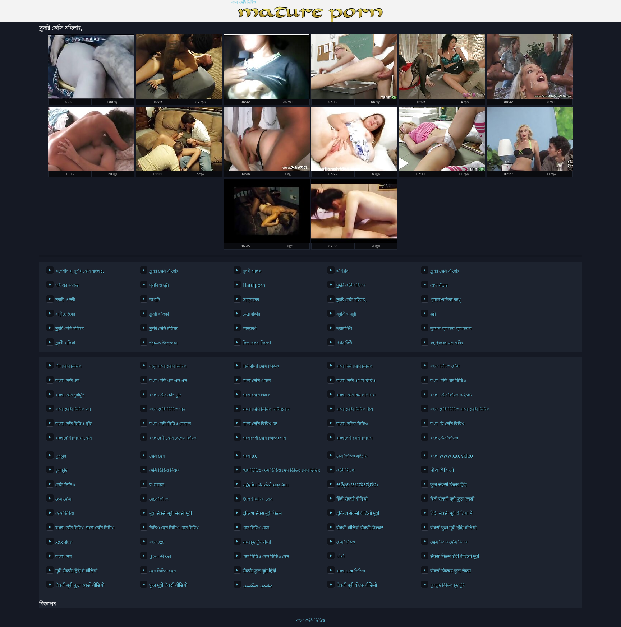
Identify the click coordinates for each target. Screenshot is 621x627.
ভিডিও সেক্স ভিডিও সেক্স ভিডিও (174, 527)
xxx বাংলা (63, 542)
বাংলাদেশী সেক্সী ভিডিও (354, 438)
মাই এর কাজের (67, 285)
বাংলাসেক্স (156, 484)
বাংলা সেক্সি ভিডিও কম (73, 409)
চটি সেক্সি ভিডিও (68, 366)
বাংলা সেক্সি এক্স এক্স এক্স (168, 380)
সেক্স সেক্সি (63, 499)
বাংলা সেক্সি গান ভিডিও (448, 380)
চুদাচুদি (60, 456)
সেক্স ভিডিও (64, 513)
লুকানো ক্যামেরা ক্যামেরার (451, 328)
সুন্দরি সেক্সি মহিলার (163, 271)
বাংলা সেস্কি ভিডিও (352, 423)
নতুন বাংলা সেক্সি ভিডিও (168, 366)
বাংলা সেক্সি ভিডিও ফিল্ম (354, 409)
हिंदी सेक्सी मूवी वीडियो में (451, 513)
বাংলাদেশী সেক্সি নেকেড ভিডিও (173, 438)
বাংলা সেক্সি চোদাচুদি (165, 395)
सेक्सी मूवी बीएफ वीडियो (356, 585)
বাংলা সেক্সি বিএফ (256, 395)
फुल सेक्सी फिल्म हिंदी (448, 484)
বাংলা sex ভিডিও (350, 570)
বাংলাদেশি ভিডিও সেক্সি (73, 438)
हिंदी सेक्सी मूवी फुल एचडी (452, 499)
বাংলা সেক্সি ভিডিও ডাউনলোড (266, 409)
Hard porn (254, 285)
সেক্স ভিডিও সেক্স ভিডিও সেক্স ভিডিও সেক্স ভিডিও (280, 470)
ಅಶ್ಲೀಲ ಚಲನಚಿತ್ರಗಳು (357, 484)
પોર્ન (340, 556)
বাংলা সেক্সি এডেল (257, 380)
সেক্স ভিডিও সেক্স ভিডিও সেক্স (266, 556)
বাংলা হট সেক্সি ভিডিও (447, 423)
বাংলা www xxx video (451, 456)
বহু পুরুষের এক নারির (446, 342)
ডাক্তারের (251, 299)
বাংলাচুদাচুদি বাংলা (257, 542)
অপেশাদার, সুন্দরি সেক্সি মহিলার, (79, 271)
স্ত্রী (433, 314)
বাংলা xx (250, 456)
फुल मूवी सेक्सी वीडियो (168, 585)
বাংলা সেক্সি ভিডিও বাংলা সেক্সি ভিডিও (459, 409)
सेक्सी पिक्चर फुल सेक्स (450, 570)
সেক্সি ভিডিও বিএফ (164, 470)
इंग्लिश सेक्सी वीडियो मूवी (357, 513)
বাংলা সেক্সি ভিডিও (243, 2)
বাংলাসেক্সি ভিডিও (444, 438)
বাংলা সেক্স (63, 556)
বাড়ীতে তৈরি (65, 314)
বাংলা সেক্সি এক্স (67, 380)
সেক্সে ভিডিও (159, 499)
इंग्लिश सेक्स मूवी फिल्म (262, 513)
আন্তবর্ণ (249, 328)
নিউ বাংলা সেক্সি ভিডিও (261, 366)
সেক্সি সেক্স (157, 456)
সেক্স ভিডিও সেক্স (256, 527)
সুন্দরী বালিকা (252, 271)
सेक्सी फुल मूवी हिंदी (259, 570)
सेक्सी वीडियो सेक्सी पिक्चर (359, 527)
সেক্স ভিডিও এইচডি (352, 456)
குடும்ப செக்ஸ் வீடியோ (266, 484)
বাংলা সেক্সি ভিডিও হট (260, 423)
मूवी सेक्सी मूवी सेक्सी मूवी (170, 513)
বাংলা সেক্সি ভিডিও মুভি (73, 423)
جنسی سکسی (258, 585)
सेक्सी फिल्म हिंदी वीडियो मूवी (454, 556)
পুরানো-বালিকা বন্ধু (445, 299)
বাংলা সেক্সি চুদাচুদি (69, 395)
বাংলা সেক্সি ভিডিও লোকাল (170, 423)
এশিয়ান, (342, 271)
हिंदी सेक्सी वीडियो (352, 499)
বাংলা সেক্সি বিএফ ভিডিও (356, 395)
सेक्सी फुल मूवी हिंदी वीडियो (453, 527)
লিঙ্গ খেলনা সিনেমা (257, 342)
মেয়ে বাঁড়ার (439, 285)
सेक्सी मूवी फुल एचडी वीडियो (79, 585)
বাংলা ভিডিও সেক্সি (444, 366)
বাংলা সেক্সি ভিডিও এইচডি (451, 395)
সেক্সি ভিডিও (65, 484)
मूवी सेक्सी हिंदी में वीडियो (76, 570)
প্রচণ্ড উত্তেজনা (163, 342)
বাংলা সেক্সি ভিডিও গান (167, 409)
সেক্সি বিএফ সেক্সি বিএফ (448, 542)
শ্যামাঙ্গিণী (344, 328)
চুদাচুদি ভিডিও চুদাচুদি (447, 585)
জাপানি (154, 299)
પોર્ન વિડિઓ (442, 470)
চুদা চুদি (61, 470)
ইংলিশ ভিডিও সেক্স (257, 499)
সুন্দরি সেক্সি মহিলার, (351, 299)
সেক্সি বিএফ (345, 470)
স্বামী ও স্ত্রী (159, 285)
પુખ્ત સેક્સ (160, 556)
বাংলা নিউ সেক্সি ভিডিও (354, 366)
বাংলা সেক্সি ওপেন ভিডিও (356, 380)
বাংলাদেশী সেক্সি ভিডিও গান (264, 438)
